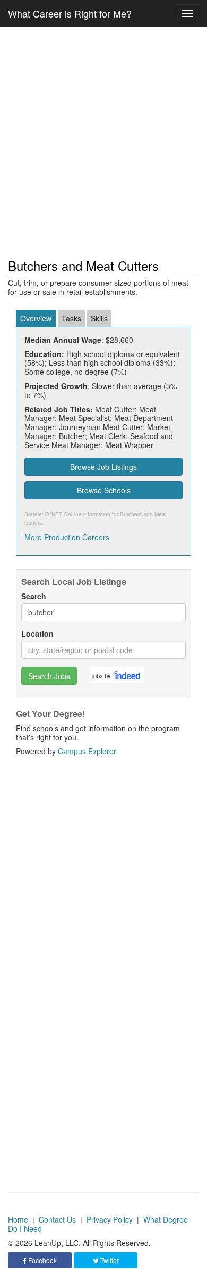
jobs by (101, 675)
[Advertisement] (103, 142)
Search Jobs (49, 676)
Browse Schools (104, 490)
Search (33, 596)
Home (18, 1219)
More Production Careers (66, 537)
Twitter (109, 1260)
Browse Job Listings (103, 466)
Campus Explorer (87, 751)
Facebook (42, 1260)
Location (37, 633)
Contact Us (57, 1219)
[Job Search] (127, 675)
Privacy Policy (110, 1219)
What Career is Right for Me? (70, 13)
